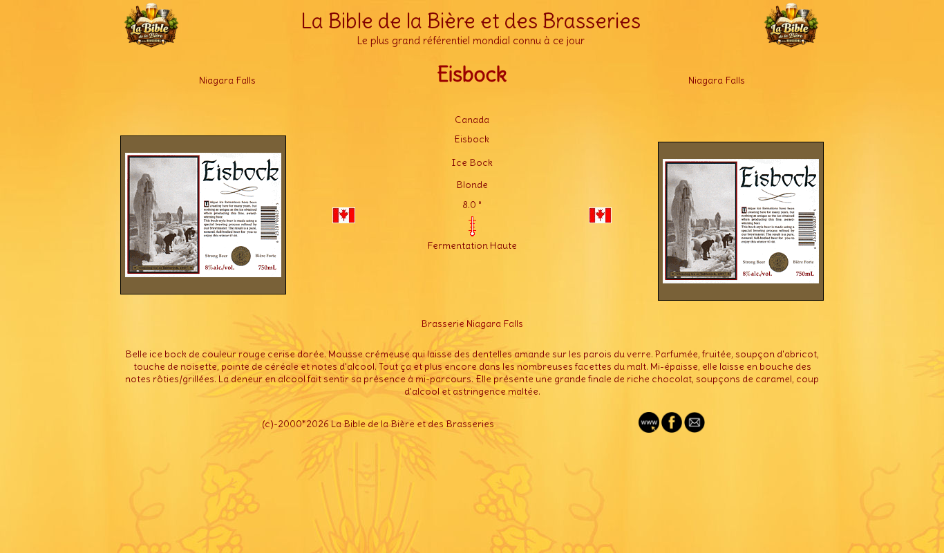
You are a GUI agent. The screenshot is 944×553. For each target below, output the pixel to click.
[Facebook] (671, 429)
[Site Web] (649, 429)
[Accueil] (151, 41)
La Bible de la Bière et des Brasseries (471, 21)
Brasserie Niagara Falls (472, 323)
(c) (268, 424)
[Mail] (694, 429)
